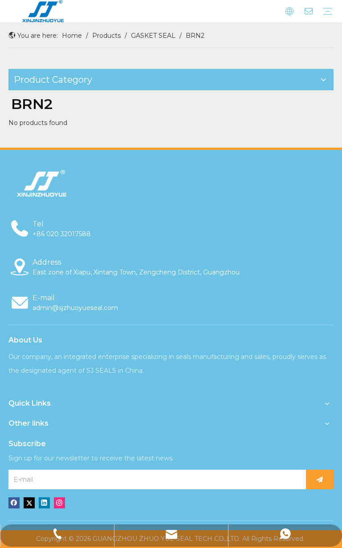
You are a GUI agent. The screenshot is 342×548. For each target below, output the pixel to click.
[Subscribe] (320, 479)
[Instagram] (59, 502)
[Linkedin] (44, 502)
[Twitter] (29, 502)
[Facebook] (14, 502)
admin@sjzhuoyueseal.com (75, 308)
